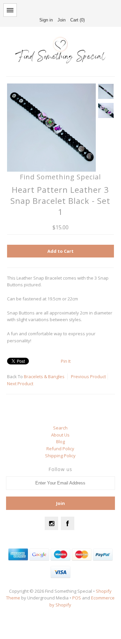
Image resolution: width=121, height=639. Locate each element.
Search (60, 428)
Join (61, 19)
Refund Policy (60, 449)
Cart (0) (77, 19)
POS (76, 598)
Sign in (46, 19)
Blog (60, 442)
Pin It (66, 361)
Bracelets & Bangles (44, 376)
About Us (60, 435)
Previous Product (88, 376)
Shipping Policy (60, 456)
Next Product (20, 384)
